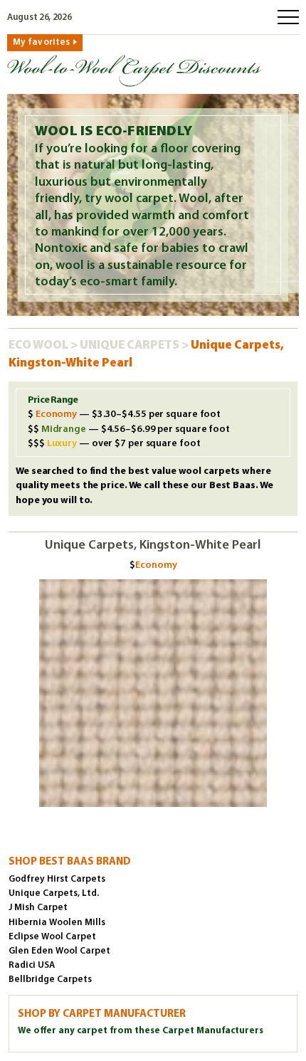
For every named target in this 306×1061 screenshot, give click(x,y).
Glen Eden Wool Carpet (59, 951)
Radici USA (32, 965)
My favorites (41, 42)
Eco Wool (39, 345)
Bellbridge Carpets (50, 979)
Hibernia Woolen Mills (57, 922)
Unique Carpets (130, 345)
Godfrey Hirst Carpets (57, 879)
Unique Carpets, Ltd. (54, 893)
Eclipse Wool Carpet (52, 936)
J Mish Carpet (38, 907)
